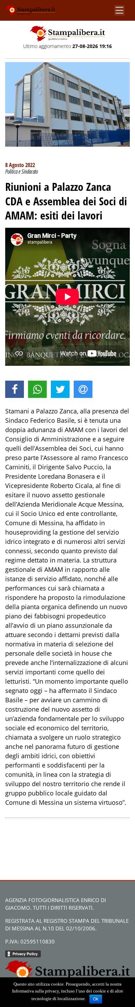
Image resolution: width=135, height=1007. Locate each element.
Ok (95, 999)
